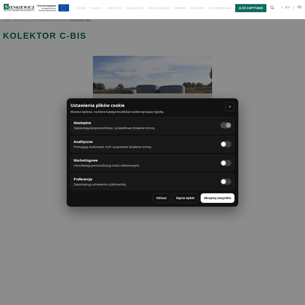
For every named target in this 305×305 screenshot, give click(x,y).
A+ (287, 7)
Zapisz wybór (185, 198)
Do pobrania (220, 8)
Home (81, 8)
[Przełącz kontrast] (298, 7)
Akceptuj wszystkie (217, 198)
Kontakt (198, 8)
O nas (95, 8)
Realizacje (135, 8)
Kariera (180, 8)
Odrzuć (161, 198)
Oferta (113, 8)
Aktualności (159, 8)
